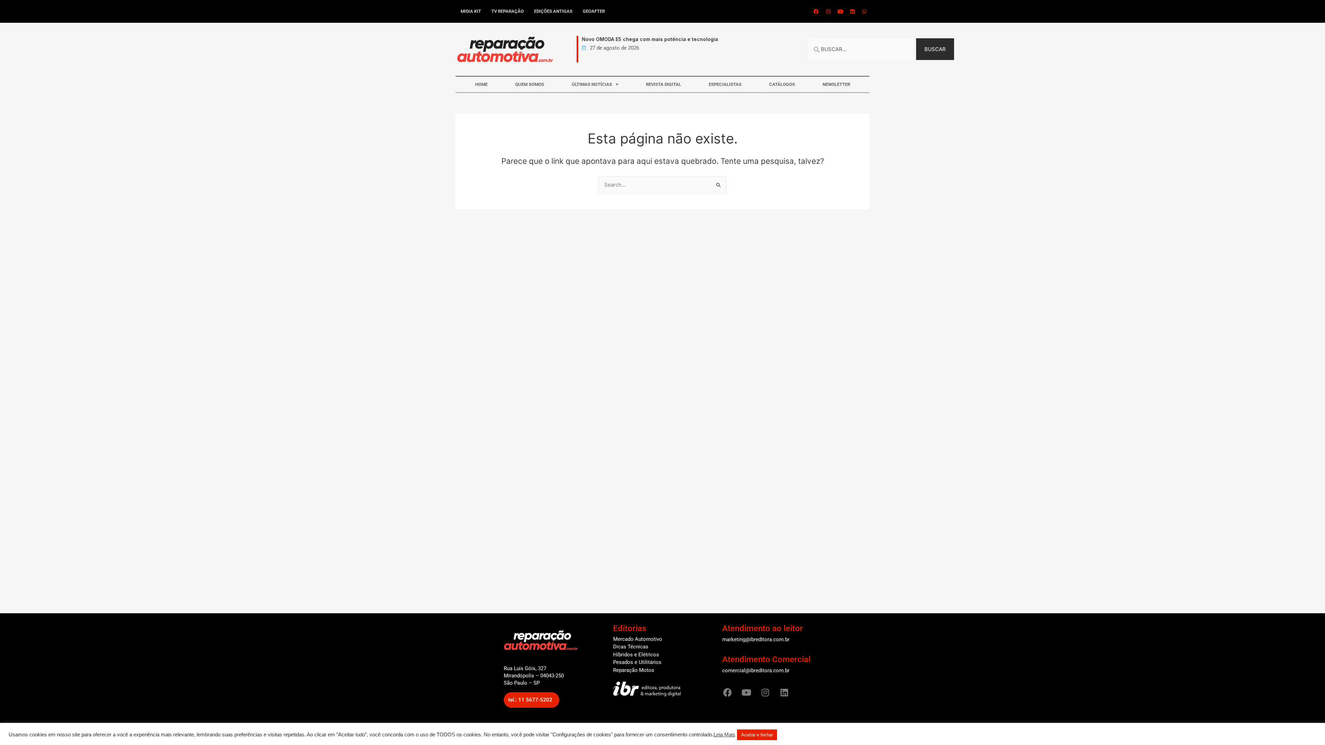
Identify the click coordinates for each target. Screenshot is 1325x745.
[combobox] (860, 49)
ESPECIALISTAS (725, 84)
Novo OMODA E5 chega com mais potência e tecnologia (641, 39)
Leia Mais (724, 734)
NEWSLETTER (836, 84)
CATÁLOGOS (782, 84)
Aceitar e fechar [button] (757, 734)
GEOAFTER (594, 11)
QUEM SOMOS (529, 84)
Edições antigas (553, 11)
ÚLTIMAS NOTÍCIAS (592, 84)
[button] (531, 700)
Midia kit (471, 11)
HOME (481, 84)
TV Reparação (507, 11)
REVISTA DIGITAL (663, 84)
